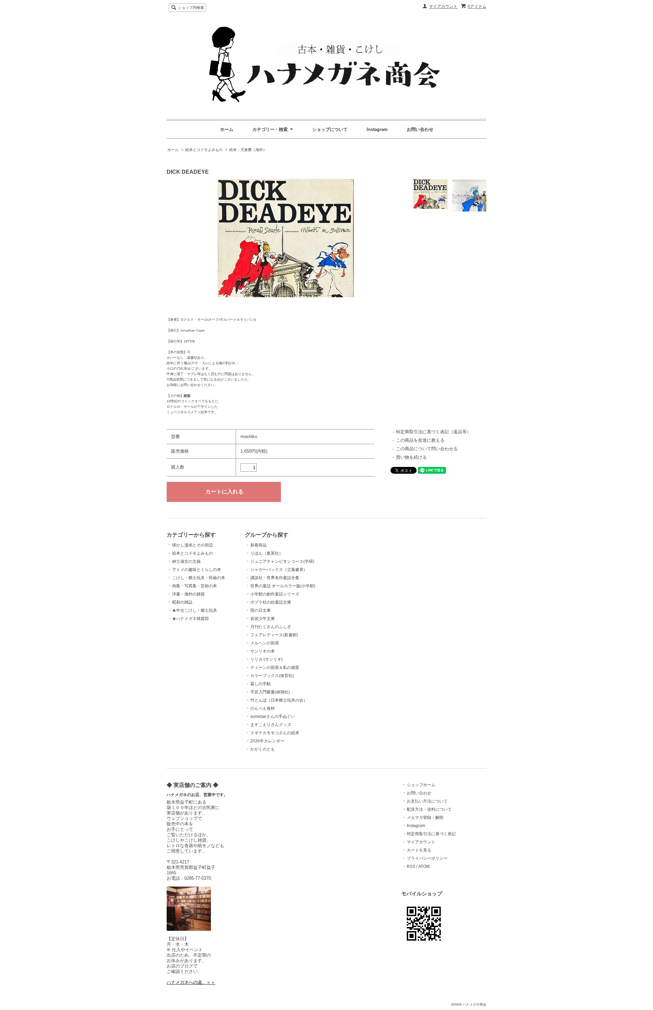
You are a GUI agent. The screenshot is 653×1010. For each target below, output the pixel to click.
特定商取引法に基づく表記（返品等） (433, 431)
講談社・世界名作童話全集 (274, 577)
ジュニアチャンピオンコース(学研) (282, 561)
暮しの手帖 (260, 683)
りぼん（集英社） (266, 553)
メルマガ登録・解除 (425, 817)
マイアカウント (443, 6)
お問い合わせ (420, 129)
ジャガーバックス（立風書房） (278, 569)
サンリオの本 (262, 651)
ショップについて (330, 129)
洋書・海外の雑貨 (188, 594)
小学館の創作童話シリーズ (274, 594)
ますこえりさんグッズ (270, 724)
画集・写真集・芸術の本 (194, 586)
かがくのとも (262, 749)
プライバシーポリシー (427, 858)
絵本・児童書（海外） (248, 150)
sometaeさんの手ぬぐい (272, 716)
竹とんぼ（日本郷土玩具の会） (278, 700)
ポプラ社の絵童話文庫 (270, 602)
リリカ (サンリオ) (266, 659)
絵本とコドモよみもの (204, 150)
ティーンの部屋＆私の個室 (274, 667)
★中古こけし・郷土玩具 (194, 610)
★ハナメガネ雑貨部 (190, 618)
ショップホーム (421, 784)
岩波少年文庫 (262, 618)
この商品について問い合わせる (427, 448)
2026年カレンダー (267, 741)
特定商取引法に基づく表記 (431, 833)
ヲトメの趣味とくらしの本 (196, 569)
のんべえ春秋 (262, 708)
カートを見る (419, 850)
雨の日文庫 (260, 610)
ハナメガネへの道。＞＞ (191, 982)
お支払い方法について (427, 801)
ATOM (424, 866)
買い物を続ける (411, 457)
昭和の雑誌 (182, 602)
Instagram (377, 129)
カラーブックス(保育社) (272, 675)
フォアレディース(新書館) (274, 635)
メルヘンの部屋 (264, 643)
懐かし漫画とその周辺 (192, 545)
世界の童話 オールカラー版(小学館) (282, 586)
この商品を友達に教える (420, 440)
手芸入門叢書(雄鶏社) (270, 692)
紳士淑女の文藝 (186, 561)
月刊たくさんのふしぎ (270, 626)
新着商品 (258, 545)
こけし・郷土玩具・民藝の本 (198, 577)
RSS (411, 866)
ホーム (226, 129)
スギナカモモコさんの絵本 (274, 732)
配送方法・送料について (429, 809)
